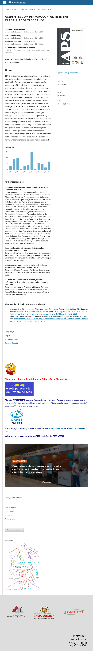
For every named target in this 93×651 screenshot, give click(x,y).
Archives (15, 9)
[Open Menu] (4, 2)
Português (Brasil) (12, 339)
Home (7, 9)
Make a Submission (14, 530)
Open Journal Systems (13, 497)
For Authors (9, 515)
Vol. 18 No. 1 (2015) (28, 9)
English (7, 336)
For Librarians (10, 519)
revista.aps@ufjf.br (12, 403)
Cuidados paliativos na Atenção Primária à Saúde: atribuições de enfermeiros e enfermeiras (48, 312)
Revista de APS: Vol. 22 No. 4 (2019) (31, 321)
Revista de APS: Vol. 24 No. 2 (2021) (63, 314)
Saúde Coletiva (56, 428)
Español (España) (11, 343)
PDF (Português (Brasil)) (69, 73)
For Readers (9, 512)
